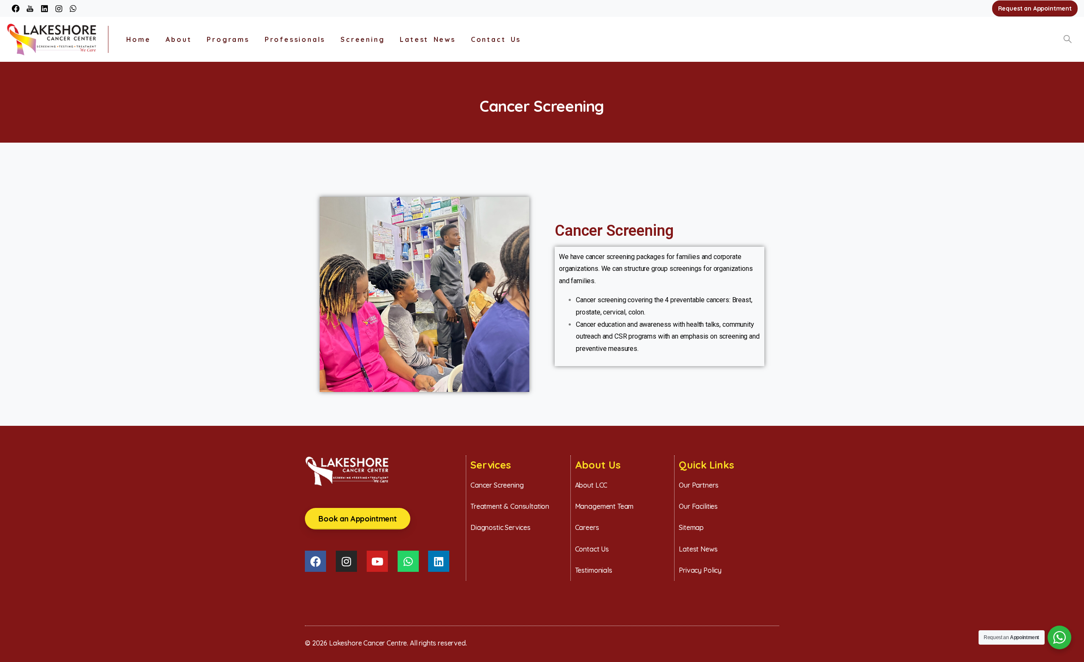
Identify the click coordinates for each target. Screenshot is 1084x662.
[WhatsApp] (73, 8)
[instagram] (59, 8)
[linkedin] (44, 8)
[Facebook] (15, 8)
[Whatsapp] (408, 561)
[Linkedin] (438, 561)
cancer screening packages (625, 257)
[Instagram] (346, 561)
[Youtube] (377, 561)
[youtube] (30, 8)
